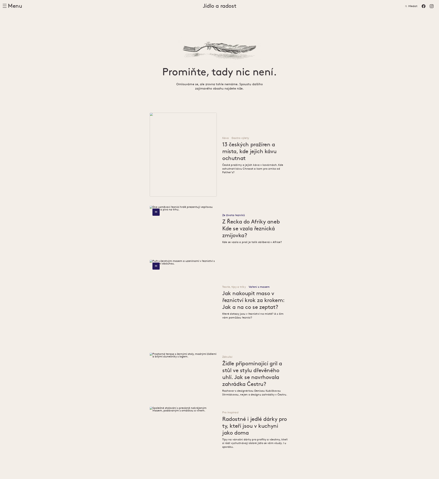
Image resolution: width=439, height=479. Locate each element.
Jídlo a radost (219, 6)
